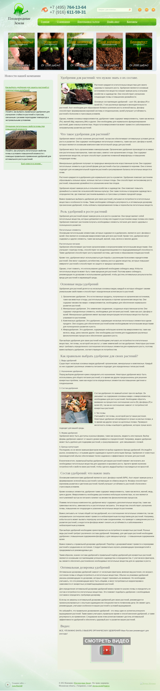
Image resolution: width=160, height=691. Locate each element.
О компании (63, 21)
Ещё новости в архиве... (31, 164)
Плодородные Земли (82, 683)
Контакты (132, 21)
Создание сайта (18, 683)
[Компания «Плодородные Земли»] (19, 13)
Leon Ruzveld (17, 686)
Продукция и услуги (89, 21)
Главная (45, 21)
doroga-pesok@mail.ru (101, 686)
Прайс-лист (113, 21)
